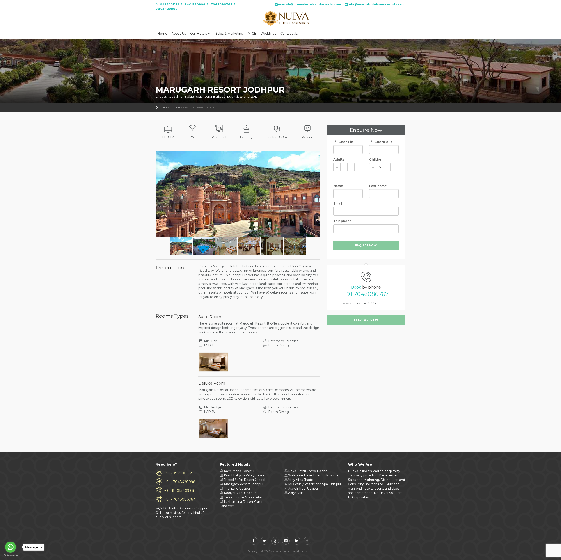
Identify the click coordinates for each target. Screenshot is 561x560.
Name (338, 186)
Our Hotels (198, 34)
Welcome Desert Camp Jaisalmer (314, 475)
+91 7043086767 (366, 294)
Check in (345, 142)
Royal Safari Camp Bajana (307, 471)
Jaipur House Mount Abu (243, 497)
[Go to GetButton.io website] (11, 555)
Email (337, 203)
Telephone (342, 221)
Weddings (268, 34)
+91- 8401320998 (179, 491)
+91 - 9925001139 (178, 473)
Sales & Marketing (229, 34)
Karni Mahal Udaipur (239, 471)
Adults (338, 159)
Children (376, 159)
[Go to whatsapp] (10, 547)
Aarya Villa (296, 493)
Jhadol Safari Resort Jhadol (244, 480)
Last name (378, 186)
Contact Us (289, 34)
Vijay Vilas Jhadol (301, 480)
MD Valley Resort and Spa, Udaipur (314, 484)
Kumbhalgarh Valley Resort (245, 475)
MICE (252, 34)
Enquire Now (366, 245)
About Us (179, 34)
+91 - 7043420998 (179, 482)
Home (162, 34)
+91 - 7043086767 (179, 499)
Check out (383, 142)
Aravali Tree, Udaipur (303, 488)
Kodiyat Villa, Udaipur (240, 493)
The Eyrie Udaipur (237, 488)
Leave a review (366, 320)
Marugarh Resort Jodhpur (243, 484)
